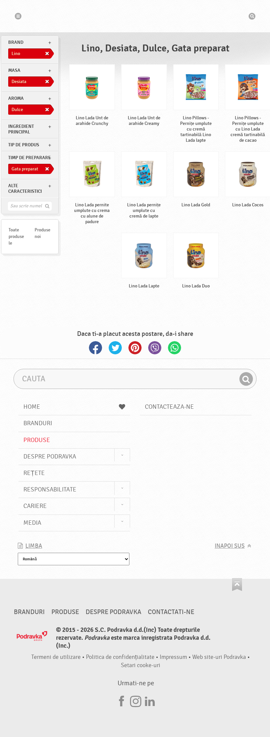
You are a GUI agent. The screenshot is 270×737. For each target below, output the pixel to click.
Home (31, 406)
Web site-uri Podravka (219, 657)
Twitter (115, 347)
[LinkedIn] (149, 700)
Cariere (35, 506)
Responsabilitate (49, 489)
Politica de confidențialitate (120, 657)
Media (32, 522)
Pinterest (135, 347)
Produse (36, 440)
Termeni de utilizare (56, 657)
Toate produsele (16, 236)
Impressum (173, 657)
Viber (154, 347)
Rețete (34, 473)
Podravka (135, 16)
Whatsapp (174, 347)
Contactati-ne (171, 612)
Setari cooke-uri (140, 665)
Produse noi (42, 233)
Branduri (37, 423)
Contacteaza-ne (169, 406)
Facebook (95, 347)
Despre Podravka (49, 456)
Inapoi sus (230, 546)
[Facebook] (121, 700)
